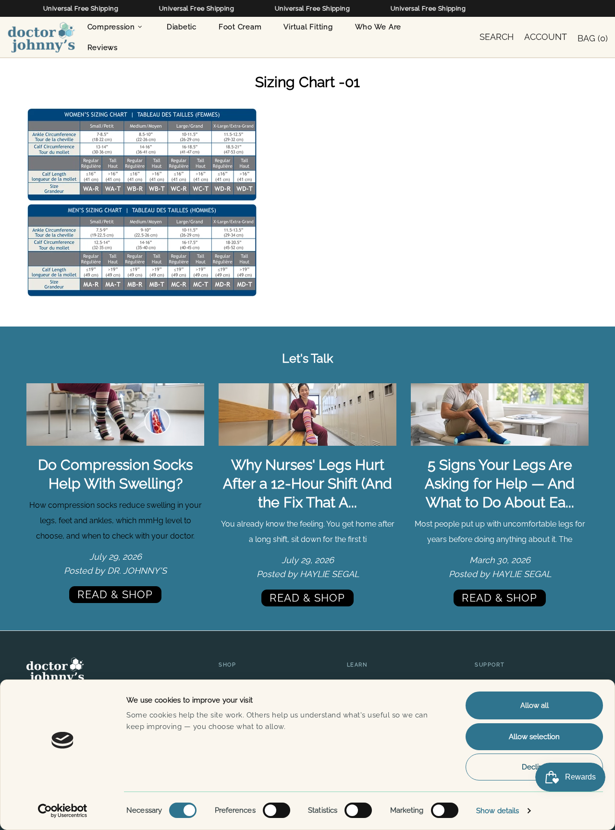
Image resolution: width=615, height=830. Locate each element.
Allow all (534, 705)
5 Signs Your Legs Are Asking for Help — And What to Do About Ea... (500, 483)
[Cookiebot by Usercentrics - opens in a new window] (63, 811)
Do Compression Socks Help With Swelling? (115, 474)
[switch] (276, 810)
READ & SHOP (115, 594)
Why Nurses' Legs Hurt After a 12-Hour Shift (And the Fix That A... (307, 483)
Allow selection (534, 736)
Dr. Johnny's (41, 37)
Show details (497, 810)
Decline (534, 767)
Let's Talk (307, 358)
